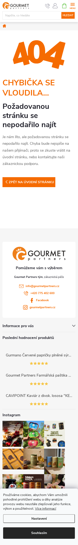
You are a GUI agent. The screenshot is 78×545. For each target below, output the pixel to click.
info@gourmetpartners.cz (42, 286)
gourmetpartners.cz (42, 307)
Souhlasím (39, 533)
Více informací (45, 508)
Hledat (68, 15)
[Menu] (72, 5)
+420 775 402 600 (42, 293)
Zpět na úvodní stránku (31, 182)
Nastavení (39, 518)
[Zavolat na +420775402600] (47, 6)
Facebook (42, 300)
